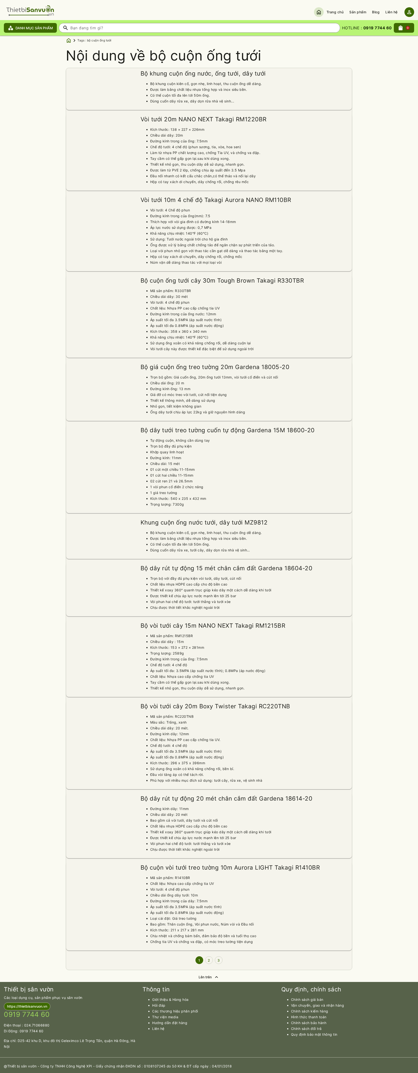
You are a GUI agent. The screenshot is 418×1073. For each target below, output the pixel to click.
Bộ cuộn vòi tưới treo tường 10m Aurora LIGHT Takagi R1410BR (230, 867)
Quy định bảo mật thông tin (314, 1034)
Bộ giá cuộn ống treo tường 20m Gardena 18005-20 (215, 367)
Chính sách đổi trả (306, 1029)
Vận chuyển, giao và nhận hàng (317, 1005)
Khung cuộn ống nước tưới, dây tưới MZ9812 (204, 522)
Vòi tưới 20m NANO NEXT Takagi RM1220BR (204, 119)
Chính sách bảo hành (309, 1023)
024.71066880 (37, 1025)
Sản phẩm (357, 12)
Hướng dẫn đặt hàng (169, 1023)
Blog (376, 12)
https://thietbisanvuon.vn (27, 1006)
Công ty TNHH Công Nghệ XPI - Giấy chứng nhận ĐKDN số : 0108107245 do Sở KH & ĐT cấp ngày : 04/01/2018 (136, 1066)
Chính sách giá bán (307, 999)
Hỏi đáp (158, 1005)
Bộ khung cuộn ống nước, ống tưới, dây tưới (203, 73)
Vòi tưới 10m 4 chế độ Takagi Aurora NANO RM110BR (216, 199)
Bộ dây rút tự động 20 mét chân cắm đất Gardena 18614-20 (227, 798)
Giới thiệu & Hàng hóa (170, 999)
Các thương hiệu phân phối (175, 1011)
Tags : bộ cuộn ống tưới (94, 40)
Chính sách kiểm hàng (309, 1011)
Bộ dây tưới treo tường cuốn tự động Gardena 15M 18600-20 (228, 430)
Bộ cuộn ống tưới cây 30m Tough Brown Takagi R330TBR (222, 280)
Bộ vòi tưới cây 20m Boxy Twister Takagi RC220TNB (215, 706)
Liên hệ (391, 12)
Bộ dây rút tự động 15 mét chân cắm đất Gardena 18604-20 (227, 568)
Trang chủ (335, 12)
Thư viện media (165, 1017)
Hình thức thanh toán (309, 1017)
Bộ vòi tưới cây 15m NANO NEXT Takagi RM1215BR (213, 625)
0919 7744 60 (32, 1031)
